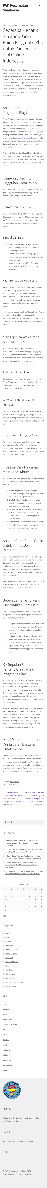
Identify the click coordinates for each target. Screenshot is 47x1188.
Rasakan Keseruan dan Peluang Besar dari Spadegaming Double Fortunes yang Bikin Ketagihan (21, 864)
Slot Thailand (10, 986)
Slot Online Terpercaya (14, 982)
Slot (7, 966)
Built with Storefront (24, 1174)
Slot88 (5, 1070)
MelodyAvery (30, 25)
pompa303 (7, 1060)
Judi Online (9, 945)
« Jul (4, 916)
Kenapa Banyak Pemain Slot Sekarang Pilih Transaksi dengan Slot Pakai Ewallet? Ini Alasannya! (34, 798)
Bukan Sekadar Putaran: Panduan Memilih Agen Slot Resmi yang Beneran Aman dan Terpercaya (23, 857)
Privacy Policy (8, 1174)
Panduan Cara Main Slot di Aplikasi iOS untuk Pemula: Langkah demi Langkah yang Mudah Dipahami (22, 842)
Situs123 (6, 1034)
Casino (8, 941)
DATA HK (6, 1014)
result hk (6, 1029)
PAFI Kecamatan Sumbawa (15, 8)
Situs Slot (9, 958)
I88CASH (6, 1040)
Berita (7, 933)
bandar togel (8, 1019)
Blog (7, 937)
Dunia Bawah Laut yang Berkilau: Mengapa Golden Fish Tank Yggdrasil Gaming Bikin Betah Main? (24, 872)
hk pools (6, 1009)
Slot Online (14, 782)
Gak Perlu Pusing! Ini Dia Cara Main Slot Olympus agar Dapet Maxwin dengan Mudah (23, 850)
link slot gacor (8, 1065)
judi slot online (11, 784)
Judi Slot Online (11, 954)
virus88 (5, 1004)
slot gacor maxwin (10, 1024)
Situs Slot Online (11, 962)
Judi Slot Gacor (11, 949)
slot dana (6, 1050)
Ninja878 (6, 1055)
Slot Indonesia (10, 974)
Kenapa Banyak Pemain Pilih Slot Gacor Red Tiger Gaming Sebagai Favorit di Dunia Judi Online (12, 798)
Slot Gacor (9, 970)
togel (5, 1045)
